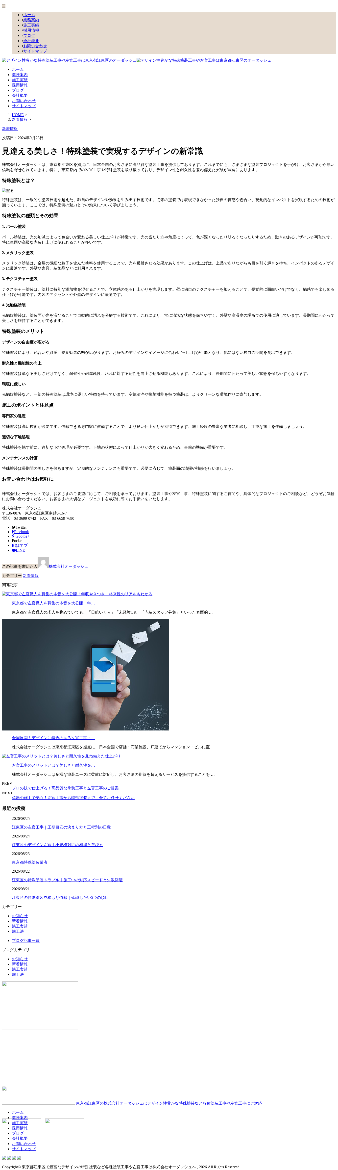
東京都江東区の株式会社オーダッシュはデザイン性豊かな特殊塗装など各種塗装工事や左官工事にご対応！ (170, 1103)
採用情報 (31, 30)
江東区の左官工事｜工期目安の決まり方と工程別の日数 (61, 827)
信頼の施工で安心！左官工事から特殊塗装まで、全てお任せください (73, 798)
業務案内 (31, 20)
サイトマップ (35, 51)
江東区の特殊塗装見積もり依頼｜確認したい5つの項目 (60, 897)
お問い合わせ (35, 46)
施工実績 (31, 25)
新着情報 (31, 575)
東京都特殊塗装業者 (30, 862)
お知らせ (20, 916)
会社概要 (31, 41)
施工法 (18, 931)
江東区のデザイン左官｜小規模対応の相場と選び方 (57, 845)
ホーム (29, 15)
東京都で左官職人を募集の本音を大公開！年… (53, 603)
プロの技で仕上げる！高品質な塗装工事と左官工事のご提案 (65, 788)
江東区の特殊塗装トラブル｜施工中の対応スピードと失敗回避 (67, 880)
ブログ (29, 35)
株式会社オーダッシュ (68, 566)
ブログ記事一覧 (26, 940)
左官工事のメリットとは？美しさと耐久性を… (53, 765)
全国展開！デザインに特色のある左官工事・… (53, 738)
